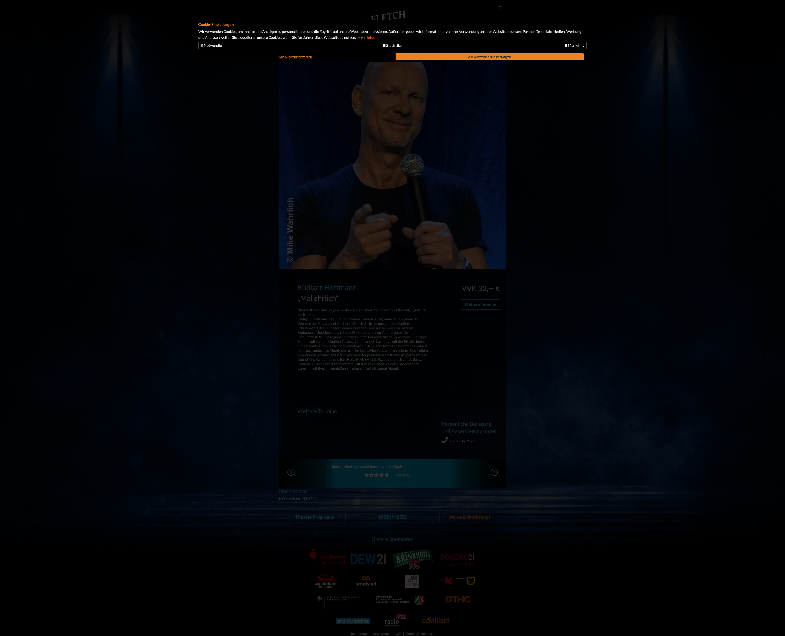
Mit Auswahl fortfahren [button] (295, 57)
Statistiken (395, 45)
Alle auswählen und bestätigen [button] (489, 57)
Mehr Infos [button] (366, 37)
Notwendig (212, 45)
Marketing (575, 45)
